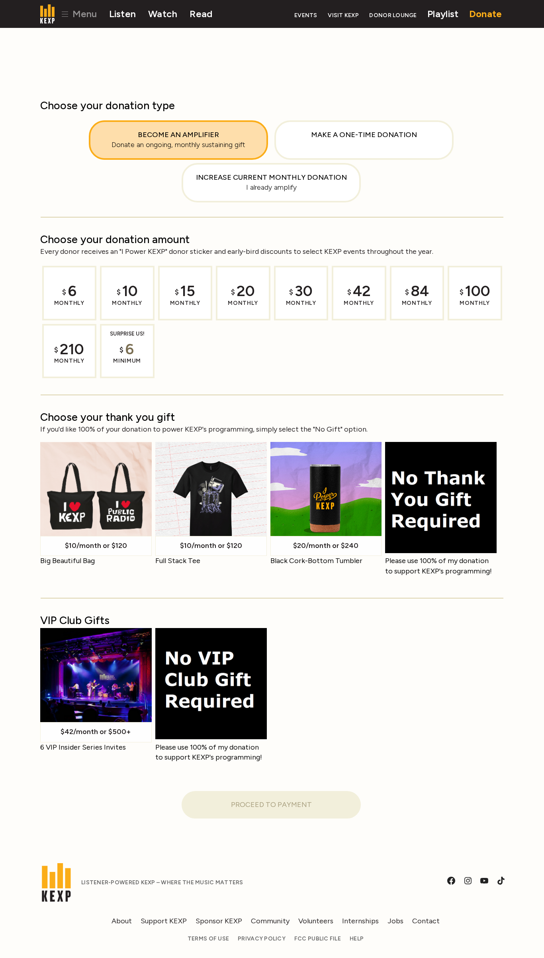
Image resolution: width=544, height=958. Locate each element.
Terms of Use (208, 938)
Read (201, 14)
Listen (122, 14)
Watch (162, 14)
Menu (83, 14)
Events (305, 15)
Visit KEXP (343, 15)
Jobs (395, 921)
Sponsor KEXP (219, 921)
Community (270, 921)
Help (357, 938)
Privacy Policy (262, 938)
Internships (360, 921)
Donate (485, 14)
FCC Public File (317, 938)
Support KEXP (164, 921)
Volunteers (315, 921)
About (122, 921)
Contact (426, 921)
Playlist (442, 14)
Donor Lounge (393, 15)
